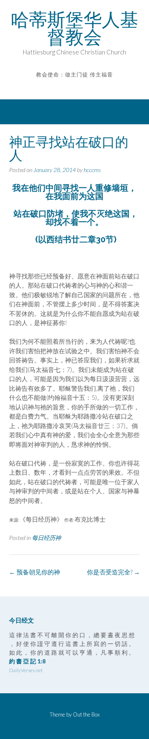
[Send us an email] (69, 86)
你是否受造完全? (113, 572)
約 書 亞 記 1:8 (27, 661)
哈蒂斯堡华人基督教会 (74, 28)
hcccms (92, 169)
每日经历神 (46, 537)
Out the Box (86, 714)
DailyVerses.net (26, 670)
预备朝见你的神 (34, 572)
